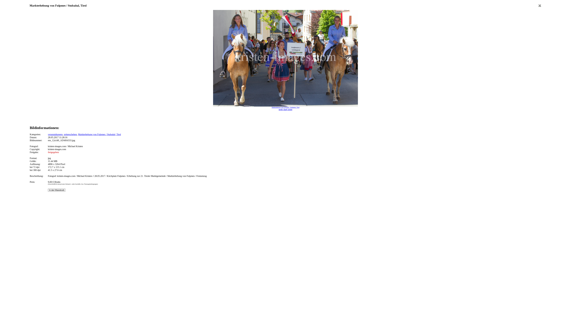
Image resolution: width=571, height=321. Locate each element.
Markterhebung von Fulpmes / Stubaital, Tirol (99, 134)
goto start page (285, 109)
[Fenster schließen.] (539, 6)
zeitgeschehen (70, 134)
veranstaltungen (55, 134)
